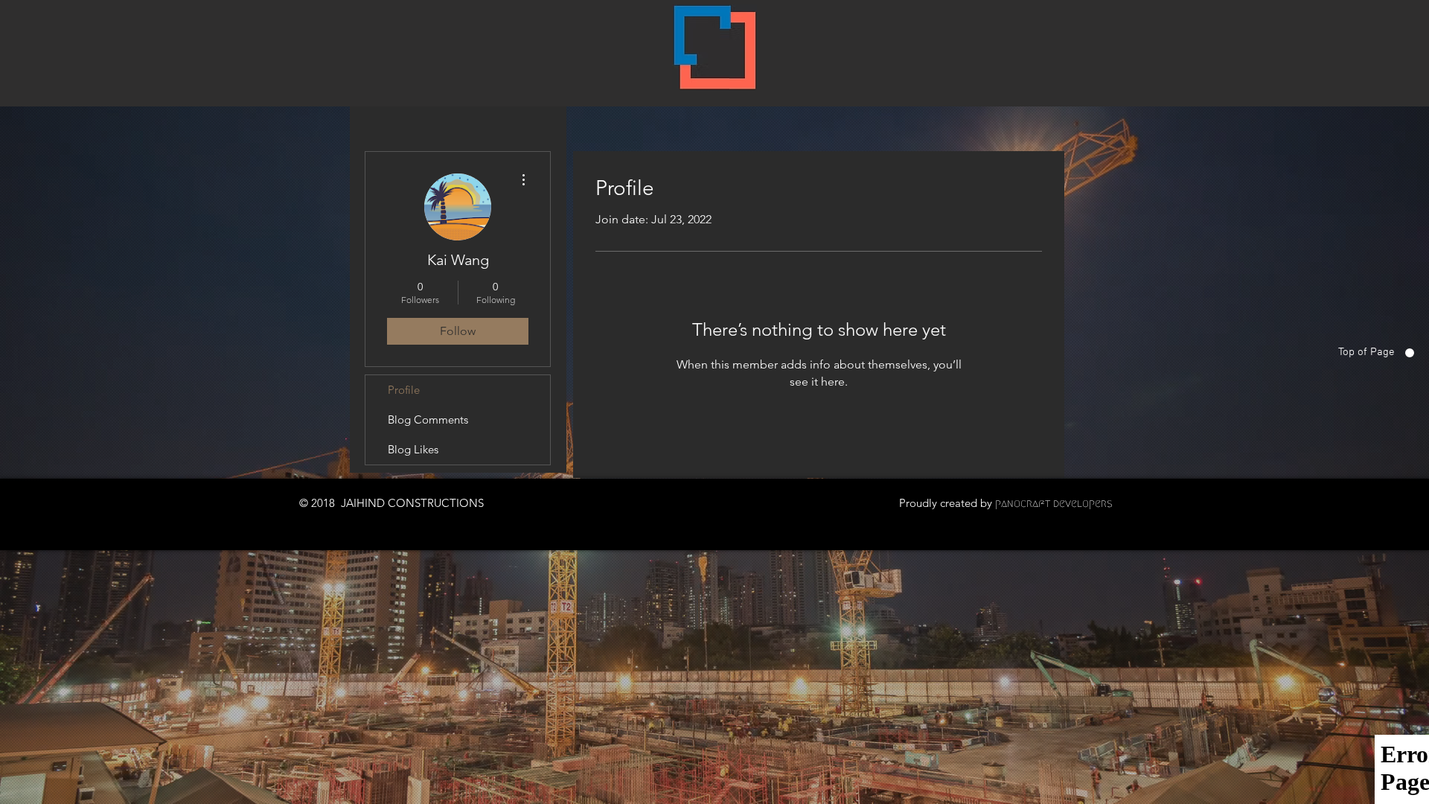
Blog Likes (413, 449)
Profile (404, 390)
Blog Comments (428, 419)
